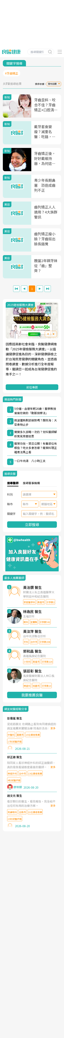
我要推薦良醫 (32, 694)
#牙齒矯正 (11, 73)
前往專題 (32, 387)
